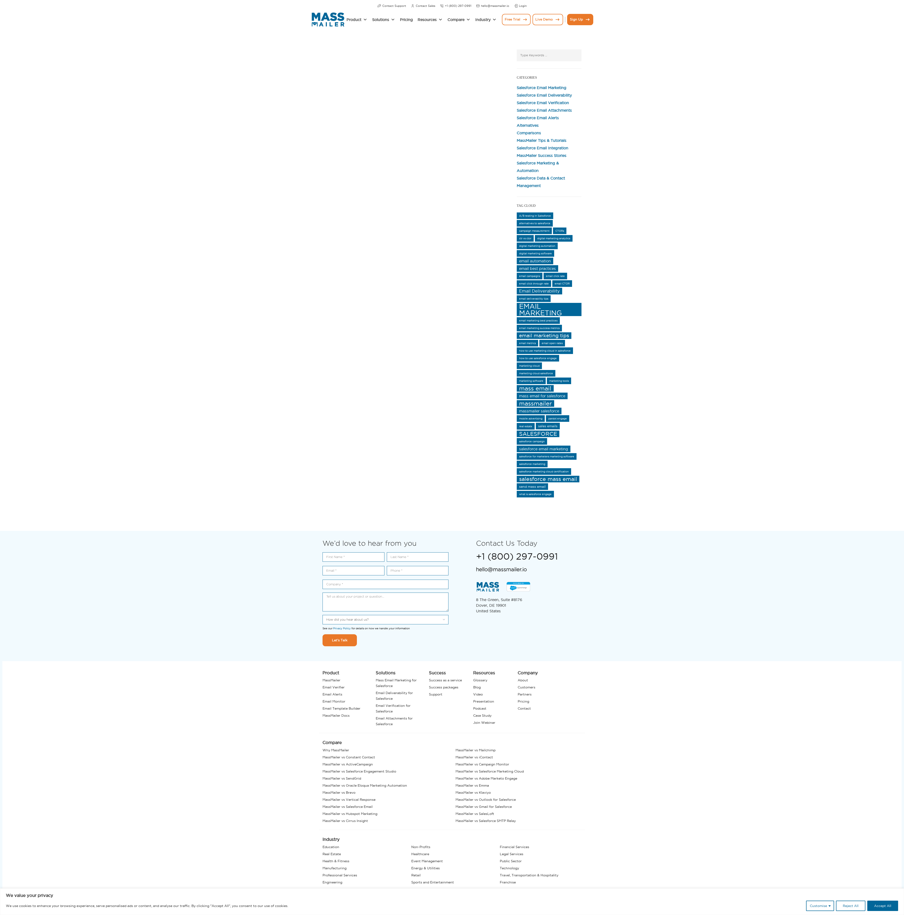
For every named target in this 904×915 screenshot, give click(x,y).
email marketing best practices (538, 320)
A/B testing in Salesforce (535, 215)
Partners (525, 694)
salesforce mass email (548, 479)
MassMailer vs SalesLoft (475, 814)
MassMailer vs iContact (474, 757)
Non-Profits (420, 847)
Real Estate (332, 854)
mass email (535, 388)
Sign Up (576, 19)
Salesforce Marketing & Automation (538, 167)
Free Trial (512, 19)
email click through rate (534, 283)
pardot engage (557, 418)
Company (528, 673)
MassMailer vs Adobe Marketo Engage (486, 778)
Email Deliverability (539, 291)
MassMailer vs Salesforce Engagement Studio (359, 771)
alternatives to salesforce (534, 223)
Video (478, 694)
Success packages (443, 687)
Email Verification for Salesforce (393, 708)
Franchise (508, 882)
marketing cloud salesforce (536, 373)
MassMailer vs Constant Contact (349, 757)
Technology (509, 868)
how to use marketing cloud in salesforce (545, 350)
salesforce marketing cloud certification (544, 471)
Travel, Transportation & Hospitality (529, 875)
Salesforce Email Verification (543, 103)
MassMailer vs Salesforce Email (348, 807)
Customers (526, 687)
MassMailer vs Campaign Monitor (482, 764)
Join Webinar (484, 722)
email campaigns (529, 276)
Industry (483, 19)
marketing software (531, 380)
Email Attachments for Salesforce (394, 721)
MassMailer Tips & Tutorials (541, 140)
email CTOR (562, 283)
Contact (524, 708)
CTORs (559, 230)
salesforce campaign (532, 441)
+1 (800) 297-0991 (458, 5)
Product (354, 19)
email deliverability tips (533, 298)
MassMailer (331, 680)
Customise (818, 906)
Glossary (480, 680)
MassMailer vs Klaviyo (473, 792)
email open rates (552, 343)
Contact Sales (425, 5)
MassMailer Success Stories (541, 155)
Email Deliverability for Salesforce (394, 695)
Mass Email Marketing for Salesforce (396, 683)
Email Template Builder (341, 708)
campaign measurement (534, 230)
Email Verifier (334, 687)
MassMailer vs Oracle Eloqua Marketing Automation (365, 785)
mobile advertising (530, 418)
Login (523, 5)
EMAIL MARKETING (540, 309)
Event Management (427, 861)
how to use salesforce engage (538, 358)
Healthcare (420, 854)
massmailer (535, 403)
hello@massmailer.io (495, 5)
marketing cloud (529, 365)
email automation (535, 261)
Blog (477, 687)
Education (331, 847)
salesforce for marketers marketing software (546, 456)
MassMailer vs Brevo (339, 792)
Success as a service (445, 680)
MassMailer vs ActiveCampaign (348, 764)
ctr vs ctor (525, 238)
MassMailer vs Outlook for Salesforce (486, 799)
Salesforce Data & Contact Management (541, 182)
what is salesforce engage (535, 494)
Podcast (479, 708)
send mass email (532, 486)
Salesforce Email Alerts (538, 118)
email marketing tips (544, 335)
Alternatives (528, 125)
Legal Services (511, 854)
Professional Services (340, 875)
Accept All (882, 906)
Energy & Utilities (425, 868)
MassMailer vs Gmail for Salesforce (484, 807)
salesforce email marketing (543, 449)
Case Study (482, 715)
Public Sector (511, 861)
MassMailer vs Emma (472, 785)
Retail (416, 875)
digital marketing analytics (553, 238)
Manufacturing (335, 868)
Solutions (380, 19)
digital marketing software (535, 253)
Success (437, 673)
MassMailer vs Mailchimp (476, 750)
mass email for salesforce (542, 396)
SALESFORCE (538, 434)
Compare (456, 19)
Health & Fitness (336, 861)
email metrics (527, 343)
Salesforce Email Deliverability (544, 95)
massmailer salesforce (539, 411)
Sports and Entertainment (432, 882)
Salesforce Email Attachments (544, 110)
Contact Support (394, 5)
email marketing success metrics (539, 328)
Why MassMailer (336, 750)
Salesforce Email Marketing (541, 87)
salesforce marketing (532, 464)
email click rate (555, 276)
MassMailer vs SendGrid (342, 778)
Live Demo (544, 19)
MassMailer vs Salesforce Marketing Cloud (490, 771)
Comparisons (529, 133)
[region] (452, 901)
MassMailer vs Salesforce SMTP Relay (486, 821)
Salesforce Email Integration (542, 148)
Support (435, 694)
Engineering (332, 882)
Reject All (851, 906)
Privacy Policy (342, 628)
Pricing (406, 19)
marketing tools (559, 380)
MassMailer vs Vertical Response (349, 799)
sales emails (547, 426)
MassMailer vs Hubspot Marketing (350, 814)
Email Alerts (332, 694)
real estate (525, 426)
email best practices (537, 268)
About (523, 680)
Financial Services (514, 847)
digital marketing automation (537, 245)
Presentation (483, 701)
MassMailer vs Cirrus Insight (345, 821)
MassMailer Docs (336, 715)
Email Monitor (334, 701)
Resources (427, 19)
